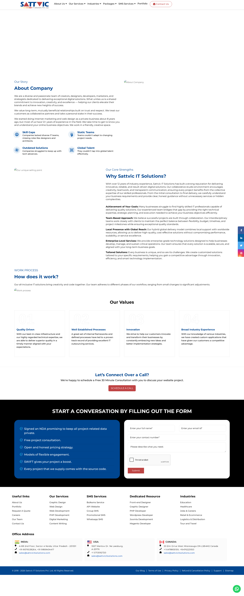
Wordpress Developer (141, 515)
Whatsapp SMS (95, 519)
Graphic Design (57, 502)
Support (218, 570)
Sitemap (229, 570)
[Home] (34, 5)
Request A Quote (21, 510)
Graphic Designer (139, 506)
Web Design (55, 506)
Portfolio (142, 3)
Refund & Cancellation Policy (196, 570)
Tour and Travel (188, 523)
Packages (108, 3)
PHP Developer (138, 510)
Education (185, 502)
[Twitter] (241, 245)
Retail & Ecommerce (191, 515)
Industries (93, 3)
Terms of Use (154, 570)
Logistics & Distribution (192, 519)
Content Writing (58, 523)
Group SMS (93, 510)
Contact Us (162, 4)
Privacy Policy (171, 570)
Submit (136, 470)
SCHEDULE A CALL (122, 388)
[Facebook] (241, 230)
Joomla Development (141, 519)
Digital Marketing (58, 519)
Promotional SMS (96, 515)
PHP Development (59, 515)
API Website (93, 506)
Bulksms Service (95, 502)
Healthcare (186, 506)
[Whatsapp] (236, 589)
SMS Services (125, 3)
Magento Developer (140, 523)
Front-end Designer (140, 502)
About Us (59, 3)
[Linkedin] (241, 238)
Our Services (76, 3)
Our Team (17, 519)
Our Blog (140, 570)
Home (20, 29)
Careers (16, 515)
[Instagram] (241, 253)
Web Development (59, 510)
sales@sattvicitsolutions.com (34, 553)
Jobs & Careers (188, 510)
